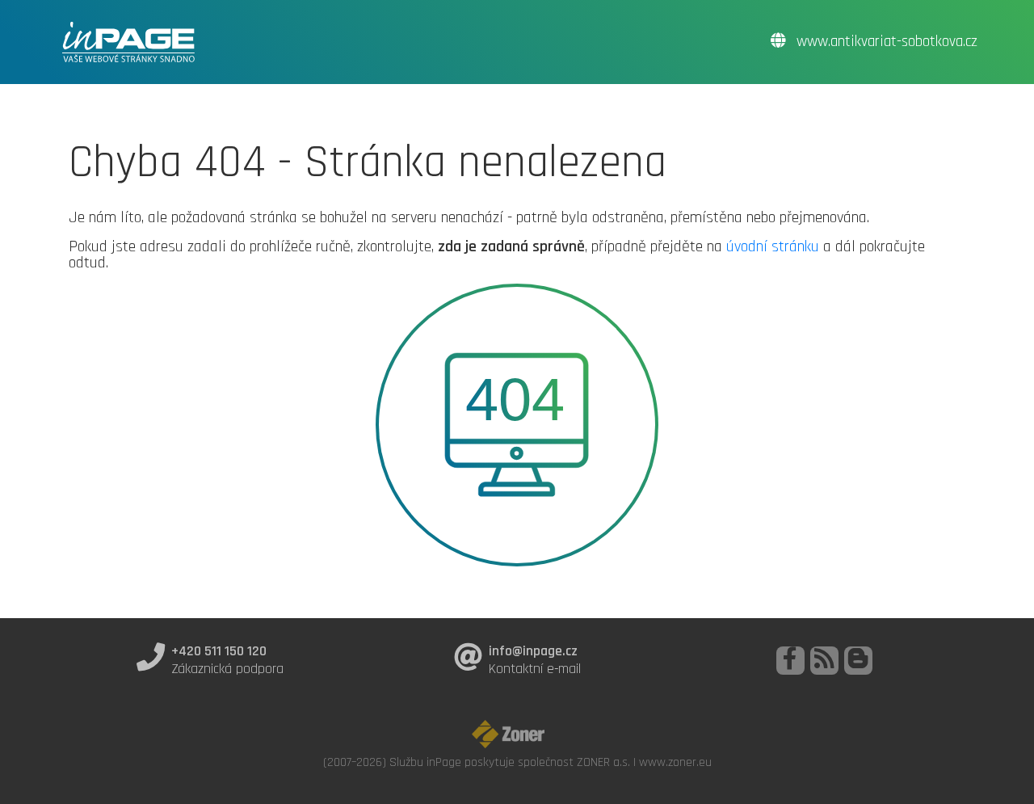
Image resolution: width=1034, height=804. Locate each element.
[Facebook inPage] (790, 660)
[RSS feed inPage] (824, 660)
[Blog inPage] (858, 660)
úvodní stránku (772, 246)
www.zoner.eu (675, 762)
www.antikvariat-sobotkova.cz (884, 42)
